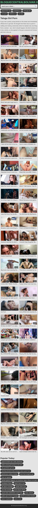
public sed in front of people (10, 496)
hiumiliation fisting (7, 483)
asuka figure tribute (19, 489)
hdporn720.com (6, 10)
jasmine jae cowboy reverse (9, 474)
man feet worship (6, 489)
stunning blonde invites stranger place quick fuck (16, 471)
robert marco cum (19, 483)
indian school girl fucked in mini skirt (12, 464)
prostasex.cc (17, 10)
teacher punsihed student (27, 496)
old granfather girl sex (8, 468)
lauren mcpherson (7, 499)
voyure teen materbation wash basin (12, 492)
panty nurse (17, 499)
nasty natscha (29, 492)
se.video (20, 14)
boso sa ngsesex (6, 477)
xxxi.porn (4, 14)
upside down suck (20, 486)
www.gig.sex (27, 10)
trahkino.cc (12, 14)
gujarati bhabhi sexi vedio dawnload (12, 461)
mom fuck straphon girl (26, 474)
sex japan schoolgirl (7, 486)
